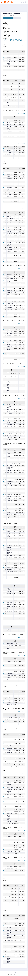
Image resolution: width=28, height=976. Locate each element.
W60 (18, 41)
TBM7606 (15, 420)
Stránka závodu (17, 18)
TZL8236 (15, 485)
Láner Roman (9, 431)
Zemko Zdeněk (9, 415)
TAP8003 (15, 242)
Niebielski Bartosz (9, 453)
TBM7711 (15, 233)
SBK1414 (15, 57)
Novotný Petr (9, 296)
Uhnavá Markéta (10, 940)
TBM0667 (16, 717)
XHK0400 (16, 479)
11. (5, 190)
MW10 (11, 40)
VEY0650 (16, 928)
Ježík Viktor (9, 59)
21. (5, 253)
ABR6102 (15, 356)
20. (5, 251)
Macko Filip (8, 630)
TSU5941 (15, 329)
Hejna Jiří (8, 359)
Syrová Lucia (9, 668)
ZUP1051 (15, 661)
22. (5, 255)
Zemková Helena (10, 847)
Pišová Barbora (9, 756)
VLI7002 (15, 514)
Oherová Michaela (8, 614)
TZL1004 (12, 91)
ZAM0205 (16, 494)
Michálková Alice (10, 823)
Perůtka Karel (8, 391)
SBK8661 (15, 752)
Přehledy (9, 18)
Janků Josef (9, 344)
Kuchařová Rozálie (9, 962)
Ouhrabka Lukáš (10, 571)
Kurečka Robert (9, 409)
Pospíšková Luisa (10, 873)
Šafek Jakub (9, 540)
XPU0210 (15, 180)
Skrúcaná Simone (8, 900)
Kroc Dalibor (9, 276)
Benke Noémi (9, 799)
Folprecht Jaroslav (8, 255)
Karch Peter (9, 512)
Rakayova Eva (9, 616)
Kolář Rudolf (9, 335)
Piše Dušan (9, 316)
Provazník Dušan (10, 416)
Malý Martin (9, 411)
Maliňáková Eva (10, 838)
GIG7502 (15, 229)
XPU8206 (15, 225)
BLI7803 (15, 251)
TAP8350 (15, 761)
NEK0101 (15, 510)
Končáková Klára (10, 766)
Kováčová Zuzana (8, 946)
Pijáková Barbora (8, 897)
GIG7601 (15, 407)
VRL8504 (15, 429)
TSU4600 (12, 379)
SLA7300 (15, 415)
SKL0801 (15, 133)
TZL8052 (15, 791)
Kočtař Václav (9, 424)
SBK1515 (15, 560)
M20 (11, 39)
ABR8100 (15, 431)
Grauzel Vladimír (8, 382)
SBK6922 (15, 196)
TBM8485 (15, 940)
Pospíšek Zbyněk (10, 340)
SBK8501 (15, 185)
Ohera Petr (9, 531)
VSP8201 (15, 238)
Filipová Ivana (9, 853)
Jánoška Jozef (9, 342)
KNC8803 (16, 192)
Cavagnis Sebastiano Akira (10, 504)
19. (5, 249)
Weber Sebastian (8, 129)
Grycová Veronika (8, 739)
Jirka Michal (9, 498)
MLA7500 (15, 247)
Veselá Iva (9, 794)
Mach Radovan (10, 312)
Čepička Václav (10, 418)
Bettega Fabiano (10, 458)
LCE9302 (15, 170)
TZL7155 (15, 845)
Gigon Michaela (10, 925)
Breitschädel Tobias (9, 517)
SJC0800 (15, 124)
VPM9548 (16, 489)
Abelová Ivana (9, 836)
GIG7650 (16, 823)
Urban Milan (9, 57)
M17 (8, 39)
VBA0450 (15, 721)
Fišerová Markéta (10, 694)
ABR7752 (15, 803)
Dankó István (9, 311)
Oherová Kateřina (8, 536)
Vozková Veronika (8, 698)
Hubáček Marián (8, 94)
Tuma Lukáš (9, 124)
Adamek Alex (9, 198)
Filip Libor (8, 286)
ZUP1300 (15, 68)
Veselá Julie (9, 661)
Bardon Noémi (9, 575)
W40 (12, 41)
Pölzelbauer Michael (9, 281)
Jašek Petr (9, 216)
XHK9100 (16, 519)
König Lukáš (9, 422)
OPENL (14, 40)
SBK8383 (15, 741)
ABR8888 (12, 894)
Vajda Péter (9, 428)
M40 (16, 39)
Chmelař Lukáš (10, 519)
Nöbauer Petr (9, 187)
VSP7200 (15, 404)
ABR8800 (15, 424)
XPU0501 (15, 152)
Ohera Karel (9, 251)
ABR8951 (12, 888)
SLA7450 (15, 847)
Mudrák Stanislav (8, 589)
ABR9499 (15, 930)
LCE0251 (15, 756)
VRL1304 (15, 61)
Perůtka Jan (9, 172)
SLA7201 (15, 418)
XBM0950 (15, 704)
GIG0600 (15, 150)
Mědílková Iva (9, 782)
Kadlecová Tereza (9, 928)
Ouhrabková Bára (10, 663)
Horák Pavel (9, 404)
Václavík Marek (8, 100)
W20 (6, 41)
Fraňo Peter (8, 385)
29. (5, 508)
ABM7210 (15, 409)
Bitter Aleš (8, 192)
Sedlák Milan (9, 429)
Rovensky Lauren (10, 565)
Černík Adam (9, 479)
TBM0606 (16, 156)
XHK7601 (15, 178)
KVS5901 (15, 353)
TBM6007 (15, 340)
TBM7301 (15, 416)
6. (5, 63)
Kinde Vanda (8, 891)
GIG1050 (15, 681)
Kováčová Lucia (10, 675)
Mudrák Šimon (9, 591)
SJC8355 (15, 923)
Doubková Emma (10, 743)
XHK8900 (15, 174)
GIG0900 (15, 122)
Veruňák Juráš (9, 569)
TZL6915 (15, 301)
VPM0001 (16, 460)
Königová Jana (9, 752)
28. (5, 506)
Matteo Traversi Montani (10, 468)
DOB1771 (15, 563)
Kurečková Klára (10, 717)
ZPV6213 (15, 337)
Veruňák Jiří (9, 242)
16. (5, 242)
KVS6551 (15, 838)
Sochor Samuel (10, 560)
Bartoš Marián (9, 238)
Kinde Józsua (9, 131)
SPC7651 (15, 789)
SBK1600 (15, 538)
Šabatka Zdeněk (10, 174)
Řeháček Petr (9, 346)
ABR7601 (15, 216)
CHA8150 (16, 806)
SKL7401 (15, 506)
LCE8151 (15, 801)
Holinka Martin (9, 298)
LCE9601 (15, 481)
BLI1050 (15, 698)
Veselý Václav (9, 68)
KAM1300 (15, 66)
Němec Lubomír (10, 595)
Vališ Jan (8, 180)
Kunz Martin (9, 283)
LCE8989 (15, 920)
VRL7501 (15, 502)
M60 (22, 39)
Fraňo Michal (9, 249)
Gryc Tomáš (9, 288)
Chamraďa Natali (9, 933)
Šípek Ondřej (9, 152)
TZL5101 (12, 376)
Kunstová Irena (9, 611)
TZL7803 (15, 224)
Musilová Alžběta (10, 533)
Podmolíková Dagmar (9, 845)
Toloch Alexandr (10, 278)
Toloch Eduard (9, 150)
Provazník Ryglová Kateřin (10, 809)
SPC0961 (15, 702)
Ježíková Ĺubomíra (8, 816)
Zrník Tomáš (9, 274)
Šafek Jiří (8, 420)
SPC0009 (16, 470)
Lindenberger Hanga (9, 553)
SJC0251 (15, 962)
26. (5, 502)
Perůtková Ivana (10, 868)
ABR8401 (15, 483)
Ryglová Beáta (9, 679)
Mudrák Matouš (10, 598)
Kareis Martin (9, 294)
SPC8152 (15, 796)
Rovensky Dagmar (8, 819)
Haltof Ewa (9, 930)
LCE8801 (15, 172)
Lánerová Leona (10, 803)
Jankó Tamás (9, 333)
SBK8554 (15, 737)
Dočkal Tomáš (9, 231)
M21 (13, 39)
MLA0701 (15, 136)
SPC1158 (15, 700)
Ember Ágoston (10, 237)
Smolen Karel (9, 496)
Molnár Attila (9, 435)
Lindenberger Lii (10, 677)
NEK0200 (15, 187)
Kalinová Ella (9, 702)
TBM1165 (15, 671)
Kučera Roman (9, 604)
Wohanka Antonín (8, 86)
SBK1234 (12, 97)
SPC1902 (15, 571)
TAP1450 (15, 645)
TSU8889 (15, 948)
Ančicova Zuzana (8, 577)
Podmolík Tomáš (10, 301)
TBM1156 (15, 665)
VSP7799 (15, 754)
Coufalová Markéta (9, 758)
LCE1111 (12, 94)
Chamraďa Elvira (10, 681)
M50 (19, 39)
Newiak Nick (9, 510)
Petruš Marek (9, 247)
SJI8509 (15, 490)
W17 (3, 41)
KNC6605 (16, 312)
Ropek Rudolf (9, 292)
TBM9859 (15, 739)
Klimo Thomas (9, 220)
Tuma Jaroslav (10, 285)
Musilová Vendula (8, 923)
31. (5, 512)
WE (22, 41)
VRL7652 (15, 959)
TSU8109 (15, 227)
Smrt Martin (9, 235)
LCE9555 (15, 766)
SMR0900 (15, 128)
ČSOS (19, 974)
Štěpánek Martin (10, 487)
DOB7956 (15, 748)
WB (20, 41)
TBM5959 (15, 873)
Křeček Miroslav (10, 337)
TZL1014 (12, 100)
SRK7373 (15, 853)
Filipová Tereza (9, 750)
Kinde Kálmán (9, 309)
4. (5, 59)
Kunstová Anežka (10, 673)
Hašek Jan (9, 460)
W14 (23, 40)
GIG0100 (15, 439)
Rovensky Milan (10, 233)
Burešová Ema (9, 704)
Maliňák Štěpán (10, 199)
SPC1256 (15, 663)
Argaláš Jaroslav (8, 349)
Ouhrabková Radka (9, 797)
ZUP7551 (15, 794)
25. (5, 500)
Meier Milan (9, 314)
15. (5, 198)
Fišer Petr (8, 91)
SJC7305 (15, 285)
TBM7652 (16, 780)
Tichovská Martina (9, 918)
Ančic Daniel (9, 557)
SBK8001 (15, 422)
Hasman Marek (10, 476)
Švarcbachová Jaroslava (9, 842)
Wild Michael (9, 477)
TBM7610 (15, 411)
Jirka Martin (9, 559)
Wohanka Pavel (10, 502)
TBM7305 (15, 255)
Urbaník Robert (10, 514)
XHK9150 (15, 746)
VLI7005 (15, 292)
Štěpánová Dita (9, 748)
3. (5, 57)
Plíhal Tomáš (9, 490)
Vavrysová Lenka (10, 840)
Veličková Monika (8, 888)
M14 (6, 39)
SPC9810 (15, 176)
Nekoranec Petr (10, 303)
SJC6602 (16, 307)
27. (5, 504)
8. (5, 68)
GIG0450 (16, 933)
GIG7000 (15, 278)
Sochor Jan (9, 196)
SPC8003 (15, 426)
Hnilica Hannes (10, 461)
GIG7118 (15, 274)
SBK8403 (16, 498)
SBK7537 (15, 194)
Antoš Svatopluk (10, 307)
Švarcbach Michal (9, 190)
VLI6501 (15, 294)
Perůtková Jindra (10, 920)
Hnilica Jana (9, 956)
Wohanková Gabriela (9, 959)
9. (5, 106)
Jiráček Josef (9, 185)
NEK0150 (15, 764)
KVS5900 (15, 342)
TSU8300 (15, 261)
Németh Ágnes (9, 849)
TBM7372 (15, 809)
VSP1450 (15, 647)
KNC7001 (15, 190)
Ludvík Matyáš (9, 472)
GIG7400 (15, 276)
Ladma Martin (9, 201)
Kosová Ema (9, 573)
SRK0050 (16, 750)
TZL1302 (15, 55)
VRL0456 (15, 951)
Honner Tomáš (8, 83)
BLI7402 (15, 240)
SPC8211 (15, 218)
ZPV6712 (15, 298)
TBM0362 (16, 937)
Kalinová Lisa (9, 700)
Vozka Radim (9, 240)
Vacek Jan (9, 470)
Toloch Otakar (9, 122)
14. (5, 196)
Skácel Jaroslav (8, 379)
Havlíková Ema (9, 719)
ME (8, 40)
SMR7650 (16, 811)
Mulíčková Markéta (9, 938)
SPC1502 (15, 70)
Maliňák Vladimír (8, 354)
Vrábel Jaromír (9, 356)
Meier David (9, 154)
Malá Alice (9, 821)
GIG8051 (15, 813)
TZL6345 (15, 338)
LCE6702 (15, 316)
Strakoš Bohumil (10, 338)
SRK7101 (15, 286)
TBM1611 (15, 540)
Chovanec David (10, 463)
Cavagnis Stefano (9, 245)
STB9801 (15, 472)
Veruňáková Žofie (10, 645)
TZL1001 (12, 83)
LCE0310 (15, 183)
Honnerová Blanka (9, 792)
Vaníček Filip (9, 133)
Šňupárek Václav (10, 489)
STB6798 (15, 836)
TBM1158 (15, 679)
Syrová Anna (9, 555)
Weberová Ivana (10, 811)
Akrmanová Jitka (10, 789)
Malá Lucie (9, 671)
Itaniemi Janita (9, 813)
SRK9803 (15, 201)
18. (5, 247)
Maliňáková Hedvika (9, 550)
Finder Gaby (9, 597)
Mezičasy (19, 47)
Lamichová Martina (9, 746)
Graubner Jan (9, 485)
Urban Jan (8, 97)
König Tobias (9, 545)
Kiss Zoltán (9, 600)
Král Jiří (8, 329)
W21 (9, 41)
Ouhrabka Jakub (10, 426)
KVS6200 (15, 344)
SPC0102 (16, 452)
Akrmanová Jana (10, 695)
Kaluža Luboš (9, 253)
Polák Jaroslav (9, 222)
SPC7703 (15, 231)
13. (5, 194)
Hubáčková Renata (9, 801)
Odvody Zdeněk (10, 225)
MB (6, 40)
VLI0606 (15, 154)
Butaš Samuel (8, 103)
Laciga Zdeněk (9, 331)
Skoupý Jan (9, 299)
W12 (21, 40)
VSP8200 (16, 465)
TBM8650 (16, 918)
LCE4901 (12, 391)
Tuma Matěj (9, 492)
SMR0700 (15, 120)
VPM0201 (16, 476)
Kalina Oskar (9, 70)
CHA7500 (16, 222)
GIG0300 (16, 496)
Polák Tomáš (9, 126)
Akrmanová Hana (10, 643)
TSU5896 (15, 866)
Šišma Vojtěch (9, 182)
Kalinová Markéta (10, 787)
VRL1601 (15, 63)
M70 (4, 40)
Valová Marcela (8, 894)
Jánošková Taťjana (9, 870)
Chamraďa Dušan (9, 407)
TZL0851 (15, 694)
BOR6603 (16, 305)
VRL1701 (15, 541)
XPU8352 (15, 954)
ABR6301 (15, 335)
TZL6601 (15, 296)
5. (5, 61)
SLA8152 (15, 611)
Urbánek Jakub (9, 183)
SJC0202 (16, 492)
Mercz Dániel (9, 433)
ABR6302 (15, 346)
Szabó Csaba (9, 437)
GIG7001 (15, 299)
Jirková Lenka (9, 741)
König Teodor (9, 538)
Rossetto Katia (9, 851)
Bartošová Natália (8, 648)
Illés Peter (9, 257)
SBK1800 (15, 545)
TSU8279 (15, 785)
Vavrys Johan (9, 170)
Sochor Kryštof (9, 134)
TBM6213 (15, 348)
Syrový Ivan (9, 259)
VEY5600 (15, 357)
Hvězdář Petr (9, 500)
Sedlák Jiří (9, 541)
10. (5, 187)
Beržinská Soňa (9, 737)
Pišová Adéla (9, 724)
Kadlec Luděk (9, 357)
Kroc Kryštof (9, 439)
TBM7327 (15, 487)
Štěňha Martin (9, 474)
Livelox (23, 47)
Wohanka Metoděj (8, 64)
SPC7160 (15, 782)
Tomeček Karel (10, 261)
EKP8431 (15, 235)
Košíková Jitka (9, 754)
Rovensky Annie (10, 567)
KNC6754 (16, 842)
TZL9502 (15, 463)
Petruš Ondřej (9, 136)
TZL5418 (12, 373)
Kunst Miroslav (8, 106)
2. (5, 55)
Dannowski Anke (10, 942)
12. (5, 192)
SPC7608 (16, 474)
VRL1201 (12, 86)
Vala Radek (9, 483)
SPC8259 (16, 787)
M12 (3, 39)
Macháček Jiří (9, 178)
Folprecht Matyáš (10, 156)
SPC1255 (15, 643)
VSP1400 (15, 53)
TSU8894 (15, 758)
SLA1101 (12, 106)
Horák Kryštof (9, 53)
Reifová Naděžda (10, 948)
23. (5, 496)
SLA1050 (15, 673)
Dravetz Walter (8, 373)
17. (5, 245)
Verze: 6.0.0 (13, 972)
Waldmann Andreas (9, 456)
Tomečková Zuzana (9, 785)
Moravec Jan (9, 494)
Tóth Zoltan (9, 508)
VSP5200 (15, 331)
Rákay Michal (9, 602)
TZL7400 (15, 840)
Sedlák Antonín (9, 61)
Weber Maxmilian (8, 120)
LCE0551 (15, 724)
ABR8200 (15, 253)
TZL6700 (15, 303)
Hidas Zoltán (9, 413)
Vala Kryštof (9, 547)
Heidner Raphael (10, 148)
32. (5, 514)
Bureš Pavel (9, 214)
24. (5, 498)
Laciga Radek (9, 465)
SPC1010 (12, 89)
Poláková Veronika (8, 806)
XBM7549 (15, 214)
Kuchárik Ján (9, 157)
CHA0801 (15, 126)
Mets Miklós (9, 351)
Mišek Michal (9, 66)
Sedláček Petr (9, 227)
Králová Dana (9, 866)
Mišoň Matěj (9, 176)
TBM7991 (15, 821)
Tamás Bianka (9, 935)
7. (5, 66)
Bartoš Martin (9, 543)
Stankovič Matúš (10, 606)
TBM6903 (16, 288)
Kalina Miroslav (10, 218)
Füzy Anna (9, 944)
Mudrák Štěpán (10, 481)
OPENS (18, 40)
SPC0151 (15, 743)
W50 (15, 41)
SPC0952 (15, 695)
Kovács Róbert (9, 290)
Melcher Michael (10, 593)
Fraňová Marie (9, 874)
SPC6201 (15, 359)
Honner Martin (9, 55)
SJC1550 (15, 533)
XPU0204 (15, 182)
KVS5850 (15, 868)
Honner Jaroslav (10, 224)
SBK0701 (15, 134)
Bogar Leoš (9, 305)
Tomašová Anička (10, 669)
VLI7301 (15, 314)
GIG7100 (15, 283)
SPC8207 (16, 500)
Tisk (4, 18)
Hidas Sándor (8, 388)
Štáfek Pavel (9, 506)
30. (5, 510)
